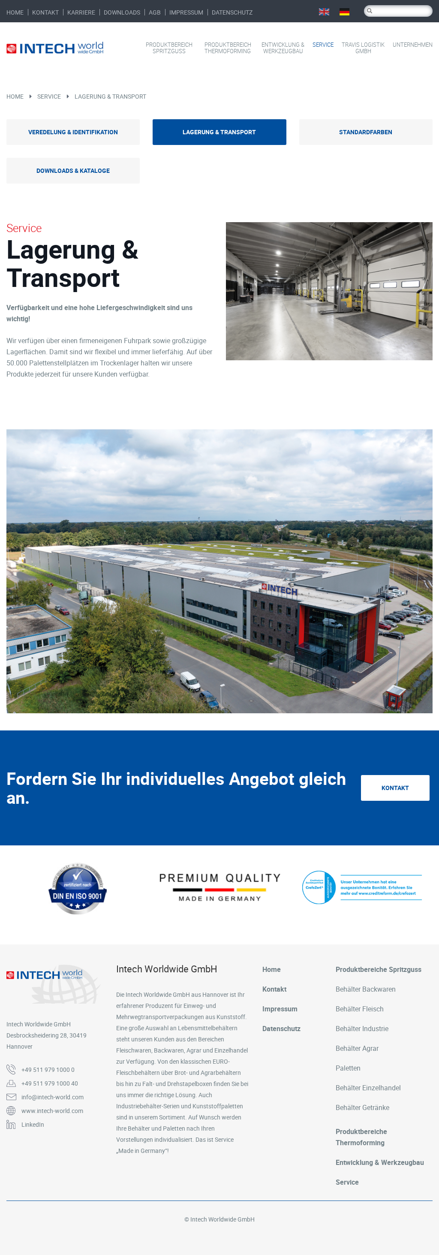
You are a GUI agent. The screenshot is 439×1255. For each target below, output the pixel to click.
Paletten (348, 1068)
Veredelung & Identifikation (73, 132)
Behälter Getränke (362, 1107)
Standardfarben (365, 132)
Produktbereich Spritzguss (169, 48)
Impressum (186, 12)
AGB (155, 12)
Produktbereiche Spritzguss (378, 969)
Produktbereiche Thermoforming (361, 1137)
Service (323, 45)
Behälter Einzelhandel (368, 1087)
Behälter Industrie (362, 1028)
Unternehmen (413, 45)
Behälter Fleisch (360, 1009)
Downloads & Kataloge (73, 170)
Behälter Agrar (357, 1048)
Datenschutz (232, 12)
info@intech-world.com (52, 1097)
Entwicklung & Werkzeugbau (283, 48)
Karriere (81, 12)
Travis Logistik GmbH (363, 48)
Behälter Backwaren (366, 989)
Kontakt (45, 12)
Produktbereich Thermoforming (227, 48)
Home (15, 12)
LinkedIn (32, 1124)
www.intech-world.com (52, 1111)
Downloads (122, 12)
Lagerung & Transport (110, 96)
